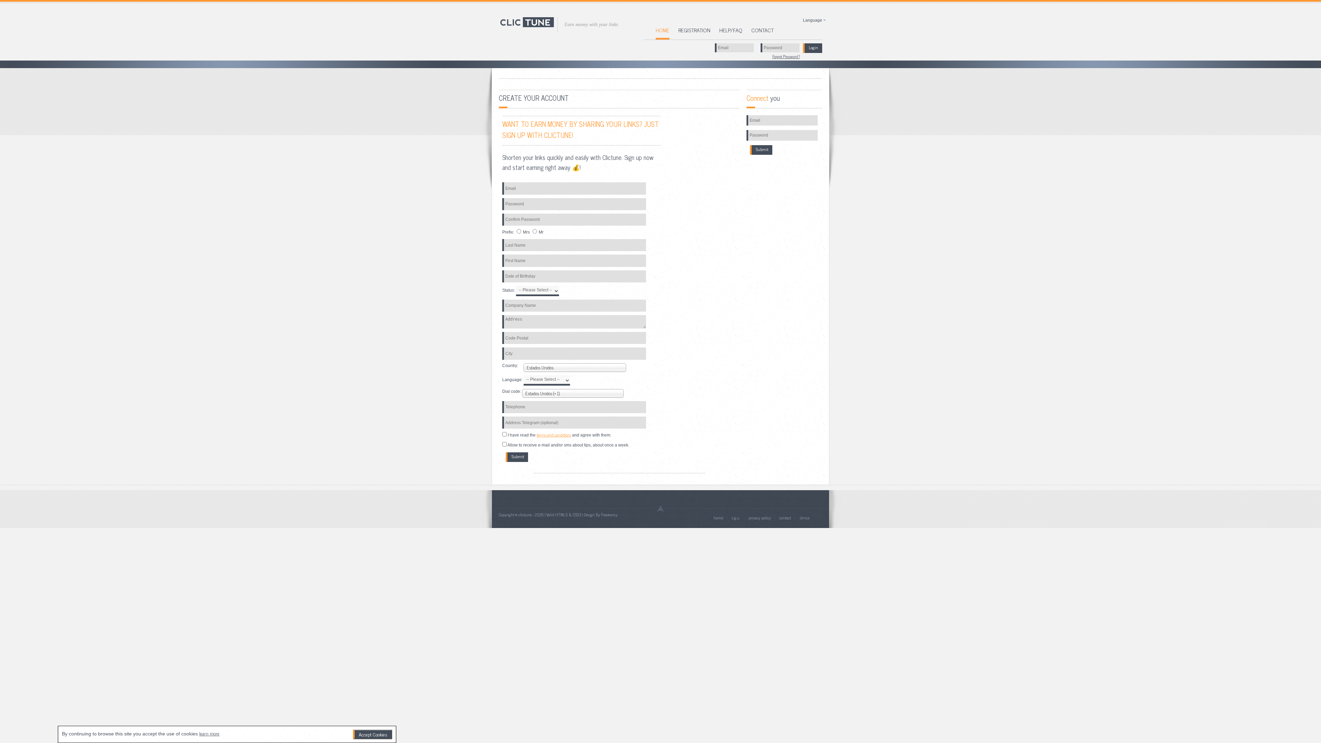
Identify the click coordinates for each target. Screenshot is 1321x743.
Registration (694, 30)
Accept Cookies (373, 734)
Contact (762, 30)
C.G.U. (736, 517)
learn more (209, 733)
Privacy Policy (760, 517)
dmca (804, 517)
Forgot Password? (786, 56)
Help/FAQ (730, 30)
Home (662, 30)
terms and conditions (554, 434)
